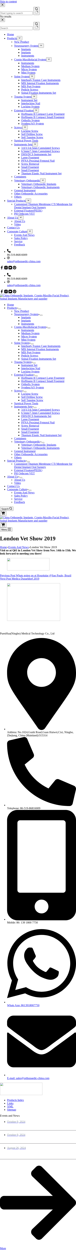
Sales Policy (21, 495)
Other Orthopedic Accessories (31, 454)
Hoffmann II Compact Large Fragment (43, 377)
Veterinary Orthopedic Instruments (40, 447)
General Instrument (25, 451)
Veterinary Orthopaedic (27, 441)
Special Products (16, 460)
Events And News (24, 492)
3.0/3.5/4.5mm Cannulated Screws (40, 409)
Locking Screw (29, 393)
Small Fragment (30, 428)
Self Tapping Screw (32, 400)
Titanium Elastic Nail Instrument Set (41, 435)
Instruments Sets (23, 406)
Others (18, 457)
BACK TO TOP (10, 626)
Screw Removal (30, 425)
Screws (18, 390)
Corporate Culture (17, 489)
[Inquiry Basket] (3, 513)
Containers (20, 438)
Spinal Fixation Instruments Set (38, 358)
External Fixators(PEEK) (28, 470)
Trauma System (22, 361)
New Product (21, 311)
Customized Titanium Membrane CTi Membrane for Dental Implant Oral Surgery (43, 465)
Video (17, 482)
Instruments (27, 323)
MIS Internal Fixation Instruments (40, 349)
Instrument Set (29, 365)
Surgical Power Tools (26, 403)
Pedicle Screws (29, 355)
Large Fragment (30, 419)
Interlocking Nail (30, 368)
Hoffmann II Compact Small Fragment (42, 381)
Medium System (30, 333)
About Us (12, 476)
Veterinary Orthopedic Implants (38, 444)
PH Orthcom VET (24, 473)
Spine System (21, 342)
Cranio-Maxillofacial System (30, 326)
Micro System (29, 336)
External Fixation (23, 374)
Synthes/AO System (32, 387)
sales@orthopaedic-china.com (23, 285)
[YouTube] (10, 292)
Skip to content (8, 1)
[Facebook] (2, 292)
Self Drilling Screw (32, 397)
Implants (26, 317)
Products (12, 307)
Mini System (28, 339)
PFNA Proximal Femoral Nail (38, 422)
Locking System (30, 371)
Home (10, 304)
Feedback (19, 502)
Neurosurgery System (26, 314)
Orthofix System (30, 384)
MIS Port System (30, 352)
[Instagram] (6, 292)
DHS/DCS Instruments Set (36, 416)
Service (18, 498)
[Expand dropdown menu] (19, 308)
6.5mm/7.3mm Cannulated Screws (40, 412)
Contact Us (13, 486)
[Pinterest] (14, 292)
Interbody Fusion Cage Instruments (40, 346)
